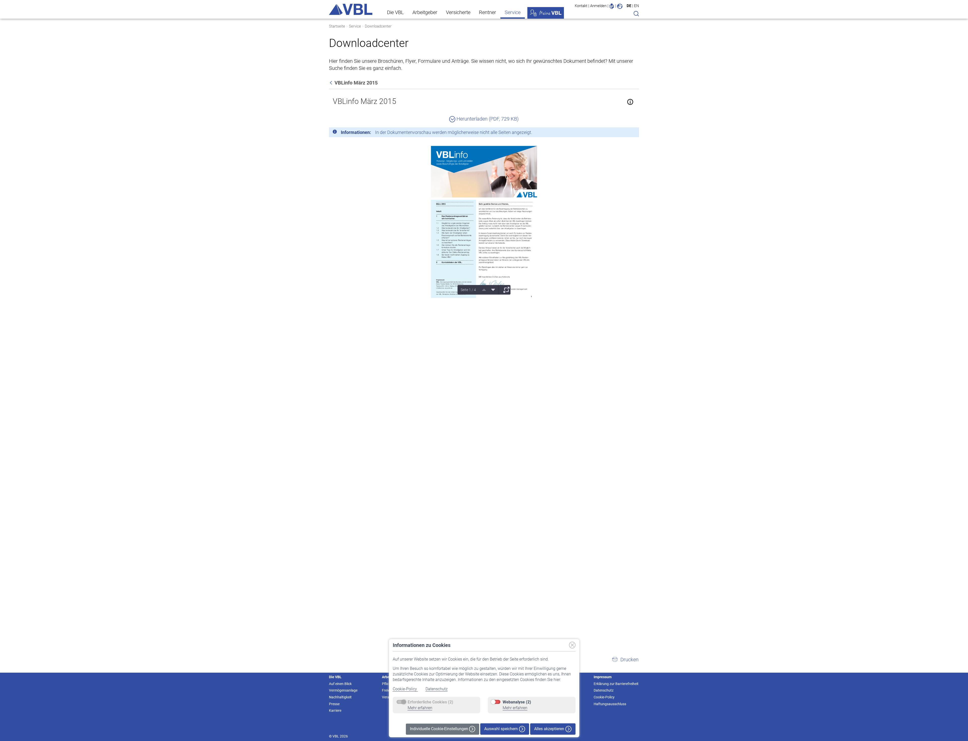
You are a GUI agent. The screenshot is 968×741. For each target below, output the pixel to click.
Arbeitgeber (424, 12)
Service (513, 12)
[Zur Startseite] (350, 9)
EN (636, 6)
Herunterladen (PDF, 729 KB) (487, 119)
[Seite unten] (491, 290)
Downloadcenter (378, 26)
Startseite (337, 26)
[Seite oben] (482, 290)
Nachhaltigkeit (340, 697)
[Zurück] (331, 82)
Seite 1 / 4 (468, 290)
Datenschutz (437, 689)
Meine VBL (545, 13)
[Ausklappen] (504, 290)
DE (629, 6)
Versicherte (458, 12)
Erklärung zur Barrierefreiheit (616, 684)
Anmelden (598, 6)
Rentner (487, 12)
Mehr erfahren (420, 707)
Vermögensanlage (343, 690)
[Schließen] (621, 133)
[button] (625, 659)
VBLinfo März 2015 (364, 101)
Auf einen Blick (340, 684)
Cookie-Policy (405, 689)
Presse (334, 704)
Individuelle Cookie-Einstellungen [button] (439, 728)
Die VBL (395, 12)
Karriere (335, 710)
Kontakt (581, 6)
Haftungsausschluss (610, 704)
